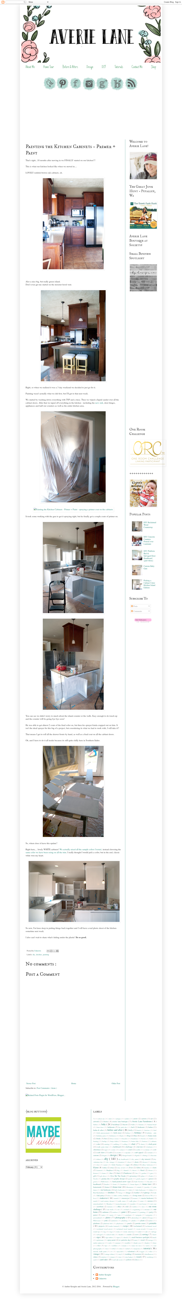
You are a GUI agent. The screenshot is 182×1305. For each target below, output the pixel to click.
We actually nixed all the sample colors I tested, (81, 849)
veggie (142, 1251)
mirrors (150, 1201)
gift (94, 1176)
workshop (150, 1257)
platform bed (108, 1223)
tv (112, 1251)
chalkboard (117, 1147)
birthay (128, 1133)
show (154, 1234)
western (138, 1254)
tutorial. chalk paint (100, 1251)
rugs (111, 1232)
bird (155, 1130)
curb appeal (139, 1152)
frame (104, 1173)
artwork (96, 1121)
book (99, 1138)
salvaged (100, 1234)
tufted (128, 1249)
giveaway (133, 1176)
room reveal (141, 1229)
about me (101, 1119)
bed (132, 1127)
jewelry (147, 1187)
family (147, 1168)
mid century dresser (108, 1201)
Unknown (102, 1278)
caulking (116, 1144)
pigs (151, 1218)
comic (113, 1150)
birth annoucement (103, 1133)
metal (95, 1201)
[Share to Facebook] (57, 951)
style (110, 1243)
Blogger (116, 1286)
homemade (97, 1187)
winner (112, 1257)
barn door (100, 1127)
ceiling (125, 1144)
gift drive (103, 1176)
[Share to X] (54, 951)
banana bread (152, 1124)
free (111, 1173)
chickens (150, 1147)
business (125, 1141)
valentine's (131, 1251)
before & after (98, 1130)
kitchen (39, 954)
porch (129, 1223)
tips (106, 1246)
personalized (97, 1218)
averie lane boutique (120, 1121)
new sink (99, 402)
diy (34, 954)
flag (118, 1170)
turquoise (137, 1249)
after (110, 1119)
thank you (137, 1243)
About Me (30, 67)
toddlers (115, 1246)
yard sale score (118, 1260)
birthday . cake (151, 1133)
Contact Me (137, 67)
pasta (95, 1215)
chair (133, 1144)
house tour (117, 1187)
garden (144, 1173)
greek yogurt (140, 1179)
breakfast (134, 1138)
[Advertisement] (91, 115)
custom (96, 1155)
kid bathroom (106, 1190)
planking (125, 1220)
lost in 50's (149, 1195)
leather (137, 1192)
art (152, 1118)
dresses (145, 1162)
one (143, 1207)
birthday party (101, 1136)
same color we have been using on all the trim (46, 852)
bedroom (141, 1127)
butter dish (135, 1141)
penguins (149, 1215)
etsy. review (122, 1168)
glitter (143, 1176)
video (151, 1251)
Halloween (105, 1181)
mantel (116, 1198)
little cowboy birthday (121, 1195)
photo (108, 1217)
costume (147, 1150)
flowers (96, 1173)
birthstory (113, 1136)
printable (152, 1223)
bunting (96, 1141)
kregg (128, 1192)
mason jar (126, 1198)
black (122, 1136)
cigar (106, 1150)
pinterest (115, 1220)
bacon (125, 1124)
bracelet (125, 1138)
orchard (126, 1209)
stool (143, 1240)
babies (95, 1124)
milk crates (122, 1201)
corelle (138, 1150)
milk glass (133, 1201)
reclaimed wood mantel (125, 1229)
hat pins (150, 1181)
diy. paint (135, 1159)
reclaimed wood (151, 1226)
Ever (131, 1167)
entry (105, 1167)
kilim (151, 1190)
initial (139, 1187)
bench (139, 1130)
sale (146, 1232)
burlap (104, 1141)
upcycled (120, 1251)
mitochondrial (98, 1204)
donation (121, 1162)
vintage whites (110, 1254)
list (109, 1195)
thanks (147, 1243)
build (151, 1138)
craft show (101, 1152)
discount (153, 1155)
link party (101, 1195)
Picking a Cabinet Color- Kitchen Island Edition (149, 584)
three (154, 1243)
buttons (145, 1141)
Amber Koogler (105, 1275)
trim (120, 1249)
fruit (118, 1173)
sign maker (109, 1237)
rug (104, 1232)
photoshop (135, 1218)
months (133, 1204)
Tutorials (118, 67)
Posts (135, 606)
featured (100, 1170)
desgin (104, 1155)
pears (112, 1215)
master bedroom (147, 1198)
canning (107, 1144)
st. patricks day (125, 1240)
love (95, 1198)
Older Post (116, 1083)
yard (95, 1260)
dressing (153, 1162)
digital (137, 1155)
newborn (100, 1206)
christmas (97, 1149)
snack (154, 1237)
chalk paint (152, 1144)
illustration (130, 1187)
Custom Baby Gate (149, 567)
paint (124, 1212)
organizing (137, 1209)
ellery (136, 1165)
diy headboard (123, 1159)
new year (153, 1204)
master (135, 1198)
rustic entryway (129, 1232)
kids (130, 1190)
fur (137, 1173)
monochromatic (121, 1204)
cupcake (128, 1152)
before (150, 1127)
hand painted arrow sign (121, 1181)
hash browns (139, 1181)
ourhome (105, 1212)
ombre (135, 1207)
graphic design (119, 1178)
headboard (97, 1184)
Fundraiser (128, 1173)
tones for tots (136, 1246)
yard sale (104, 1259)
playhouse (120, 1223)
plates (151, 1220)
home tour (147, 1184)
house (107, 1187)
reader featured (114, 1226)
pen (119, 1215)
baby (103, 1124)
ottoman (147, 1209)
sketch (126, 1237)
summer (118, 1243)
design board (127, 1155)
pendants (128, 1215)
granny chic (106, 1178)
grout (95, 1181)
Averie (106, 1121)
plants (142, 1220)
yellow (129, 1259)
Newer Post (31, 1083)
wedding (128, 1254)
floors (135, 1170)
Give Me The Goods (118, 1176)
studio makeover (99, 1243)
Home (73, 1083)
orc (118, 1209)
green (151, 1178)
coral (130, 1149)
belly (131, 1130)
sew (137, 1234)
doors (137, 1162)
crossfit (118, 1152)
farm (154, 1167)
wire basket (129, 1257)
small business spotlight (140, 1237)
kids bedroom (141, 1190)
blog (129, 1136)
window (104, 1257)
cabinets (153, 1141)
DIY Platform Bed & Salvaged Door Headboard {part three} (150, 556)
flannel (126, 1170)
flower (151, 1170)
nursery (110, 1207)
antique (118, 1119)
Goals (151, 1176)
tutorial (147, 1248)
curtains (150, 1152)
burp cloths (114, 1141)
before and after (115, 1130)
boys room (114, 1138)
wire (120, 1257)
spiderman (100, 1240)
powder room (141, 1223)
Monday (109, 1204)
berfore (147, 1130)
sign (98, 1237)
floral (142, 1170)
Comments (137, 611)
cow (154, 1149)
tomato (124, 1246)
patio (104, 1215)
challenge (129, 1147)
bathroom (111, 1127)
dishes (99, 1159)
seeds (129, 1234)
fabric (139, 1167)
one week (110, 1209)
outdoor (115, 1212)
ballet (133, 1124)
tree (107, 1249)
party (151, 1212)
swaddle (128, 1243)
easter (106, 1165)
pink (106, 1220)
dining (145, 1155)
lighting (146, 1192)
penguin (139, 1215)
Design (89, 67)
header (107, 1184)
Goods (95, 1179)
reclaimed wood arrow (105, 1229)
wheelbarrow (149, 1254)
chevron (140, 1147)
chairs (142, 1144)
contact (122, 1150)
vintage (96, 1254)
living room (137, 1195)
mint (142, 1201)
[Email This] (48, 951)
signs (118, 1237)
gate (151, 1173)
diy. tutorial (146, 1159)
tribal (114, 1249)
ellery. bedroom (147, 1165)
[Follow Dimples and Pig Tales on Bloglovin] (143, 621)
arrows (144, 1118)
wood (138, 1256)
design (113, 1155)
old (127, 1206)
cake (99, 1144)
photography (120, 1217)
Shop (153, 67)
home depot (135, 1184)
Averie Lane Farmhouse (142, 1121)
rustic (118, 1232)
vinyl (120, 1254)
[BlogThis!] (51, 951)
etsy (112, 1167)
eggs (128, 1165)
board (143, 1136)
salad (140, 1232)
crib (110, 1152)
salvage (154, 1232)
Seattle (121, 1234)
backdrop (115, 1124)
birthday (138, 1132)
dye (98, 1165)
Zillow (137, 1260)
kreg (121, 1193)
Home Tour (48, 67)
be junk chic (123, 1127)
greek (131, 1179)
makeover (104, 1198)
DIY (104, 67)
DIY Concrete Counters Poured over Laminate (149, 540)
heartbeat (124, 1184)
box (105, 1138)
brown (143, 1138)
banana (141, 1124)
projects (102, 1226)
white (95, 1257)
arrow (135, 1118)
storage (150, 1240)
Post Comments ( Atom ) (47, 1088)
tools (148, 1246)
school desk (111, 1234)
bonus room (152, 1136)
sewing (145, 1234)
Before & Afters (70, 67)
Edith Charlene (117, 1165)
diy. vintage (110, 1162)
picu (144, 1217)
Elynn (96, 1167)
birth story (118, 1133)
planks (134, 1220)
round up (96, 1232)
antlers (127, 1119)
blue (135, 1136)
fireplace (109, 1170)
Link (154, 1193)
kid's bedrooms (120, 1190)
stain (135, 1240)
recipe (126, 1226)
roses (151, 1229)
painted (134, 1212)
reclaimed (138, 1226)
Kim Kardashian (99, 1193)
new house (143, 1204)
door (129, 1162)
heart (115, 1184)
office (119, 1206)
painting (46, 954)
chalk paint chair (103, 1147)
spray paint (111, 1240)
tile (99, 1245)
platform (96, 1223)
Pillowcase (97, 1220)
